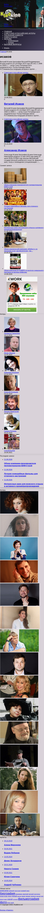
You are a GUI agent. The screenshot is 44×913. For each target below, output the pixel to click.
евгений (31, 894)
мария (23, 896)
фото (3, 902)
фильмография (28, 898)
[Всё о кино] (10, 21)
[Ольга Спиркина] (19, 697)
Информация (13, 41)
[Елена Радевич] (18, 789)
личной (14, 896)
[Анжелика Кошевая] (11, 371)
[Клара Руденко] (19, 720)
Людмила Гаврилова (12, 333)
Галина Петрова (10, 431)
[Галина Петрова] (11, 429)
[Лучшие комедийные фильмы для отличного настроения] (15, 204)
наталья (33, 896)
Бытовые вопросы (12, 44)
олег (42, 896)
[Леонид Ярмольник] (11, 410)
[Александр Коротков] (19, 582)
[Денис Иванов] (11, 351)
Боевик (11, 42)
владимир (19, 894)
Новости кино (10, 37)
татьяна (15, 899)
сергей (9, 899)
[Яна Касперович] (19, 812)
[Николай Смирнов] (19, 766)
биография (7, 893)
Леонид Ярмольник (11, 411)
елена (2, 896)
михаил (28, 896)
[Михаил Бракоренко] (20, 835)
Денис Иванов (9, 353)
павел (5, 899)
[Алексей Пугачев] (19, 674)
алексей (11, 891)
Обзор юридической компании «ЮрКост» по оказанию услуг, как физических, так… (20, 250)
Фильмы (8, 39)
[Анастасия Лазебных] (19, 513)
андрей (23, 891)
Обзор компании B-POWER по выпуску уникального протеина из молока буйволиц (24, 271)
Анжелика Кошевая (11, 372)
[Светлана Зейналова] (19, 559)
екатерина (37, 894)
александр (4, 891)
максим (19, 896)
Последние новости (13, 35)
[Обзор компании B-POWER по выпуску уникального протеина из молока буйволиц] (15, 268)
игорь (5, 896)
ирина (9, 896)
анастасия (18, 890)
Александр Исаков (15, 150)
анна (27, 891)
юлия (8, 902)
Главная (3, 52)
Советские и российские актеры (19, 33)
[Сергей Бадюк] (11, 449)
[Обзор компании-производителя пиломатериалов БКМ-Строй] (15, 183)
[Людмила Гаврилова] (11, 331)
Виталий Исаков (14, 103)
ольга (1, 899)
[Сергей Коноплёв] (19, 743)
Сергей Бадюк (9, 451)
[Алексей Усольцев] (11, 390)
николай (38, 896)
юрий (12, 902)
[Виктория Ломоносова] (20, 628)
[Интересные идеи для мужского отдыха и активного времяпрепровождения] (15, 226)
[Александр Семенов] (19, 605)
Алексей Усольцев (11, 392)
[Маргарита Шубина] (19, 536)
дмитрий (25, 894)
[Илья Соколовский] (19, 651)
